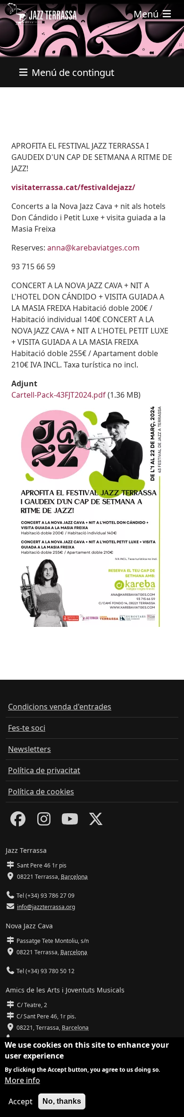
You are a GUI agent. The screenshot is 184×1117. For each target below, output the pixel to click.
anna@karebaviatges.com (93, 247)
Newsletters (29, 749)
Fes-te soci (26, 728)
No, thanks (61, 1101)
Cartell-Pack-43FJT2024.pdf (58, 395)
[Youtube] (69, 822)
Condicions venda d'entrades (59, 706)
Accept (20, 1101)
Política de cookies (41, 791)
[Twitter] (95, 822)
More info (22, 1080)
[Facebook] (17, 822)
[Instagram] (43, 822)
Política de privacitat (44, 770)
